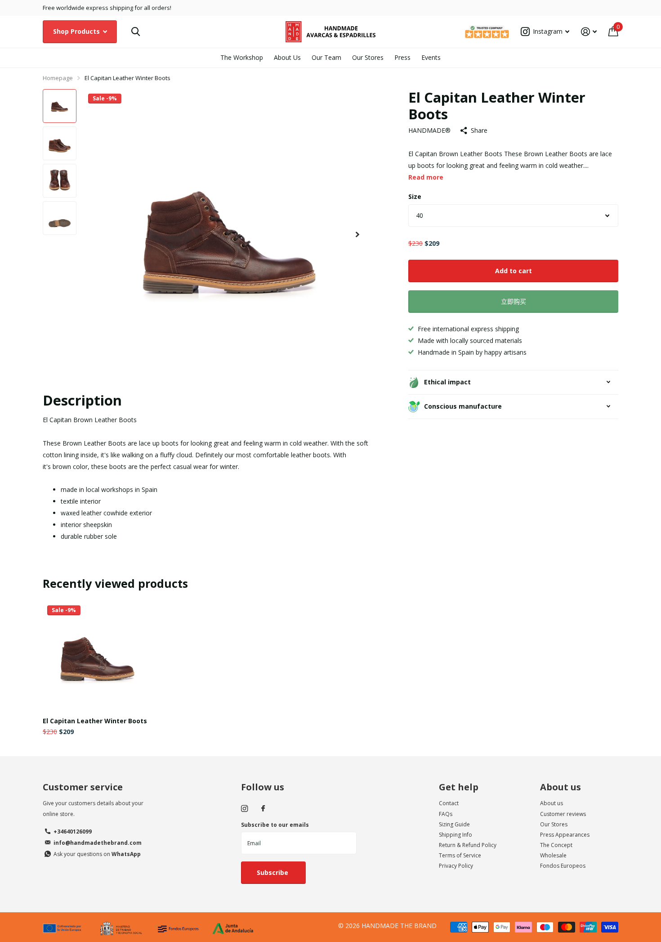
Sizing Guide (454, 824)
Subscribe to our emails (275, 825)
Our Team (326, 57)
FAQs (445, 814)
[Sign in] (589, 32)
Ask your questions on (97, 854)
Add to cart (513, 270)
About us (560, 787)
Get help (458, 787)
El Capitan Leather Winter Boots (95, 721)
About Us (287, 57)
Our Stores (368, 57)
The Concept (556, 845)
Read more (425, 177)
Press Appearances (565, 834)
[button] (357, 234)
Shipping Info (455, 834)
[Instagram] (244, 808)
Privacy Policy (456, 866)
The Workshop (241, 57)
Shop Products (77, 31)
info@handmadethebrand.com (98, 843)
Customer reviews (563, 814)
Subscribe (273, 872)
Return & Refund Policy (467, 845)
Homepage (58, 78)
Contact (449, 803)
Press (402, 57)
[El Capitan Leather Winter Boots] (97, 655)
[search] (135, 32)
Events (431, 57)
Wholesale (553, 855)
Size (414, 196)
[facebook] (263, 809)
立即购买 (513, 301)
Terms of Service (460, 855)
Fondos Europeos (562, 866)
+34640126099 (73, 831)
